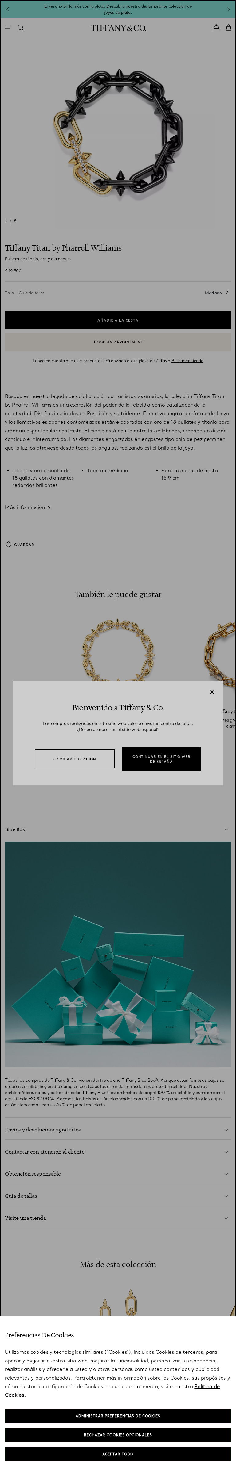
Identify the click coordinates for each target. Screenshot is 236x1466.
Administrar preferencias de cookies (118, 1416)
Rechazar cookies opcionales (118, 1435)
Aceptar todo (118, 1454)
